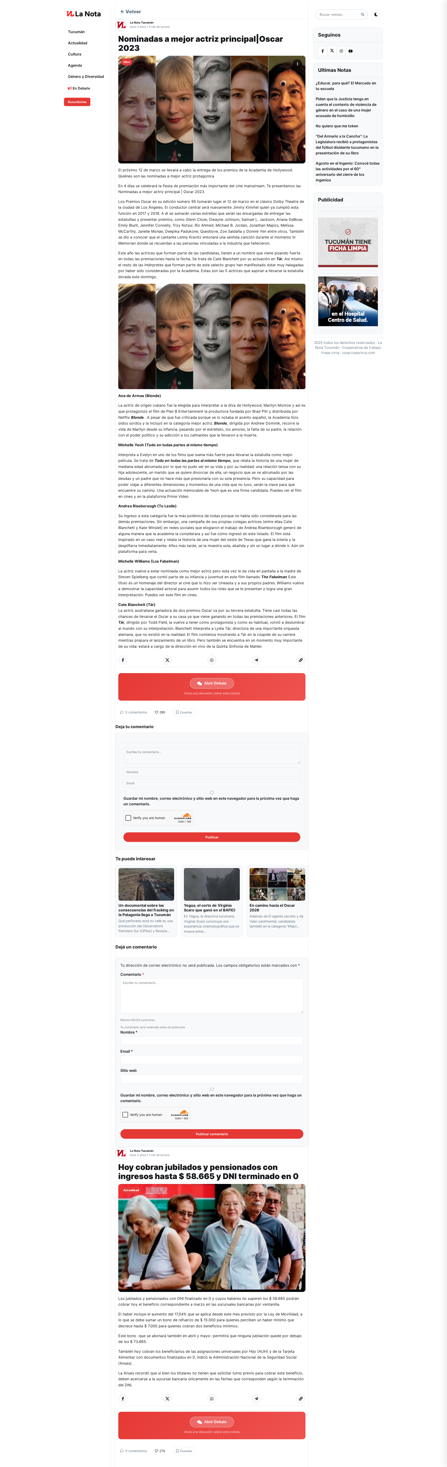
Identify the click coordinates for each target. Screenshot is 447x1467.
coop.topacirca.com (358, 352)
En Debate (81, 88)
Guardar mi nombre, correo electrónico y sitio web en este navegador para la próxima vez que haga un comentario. (211, 801)
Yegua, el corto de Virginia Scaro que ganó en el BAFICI (209, 907)
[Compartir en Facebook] (123, 660)
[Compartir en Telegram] (256, 660)
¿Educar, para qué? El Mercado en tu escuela (346, 86)
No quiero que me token (337, 126)
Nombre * (129, 1032)
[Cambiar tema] (376, 14)
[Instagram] (341, 51)
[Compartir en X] (167, 660)
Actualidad (77, 43)
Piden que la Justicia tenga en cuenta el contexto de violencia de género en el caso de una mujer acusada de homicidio (346, 107)
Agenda (75, 65)
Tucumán (76, 31)
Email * (126, 1051)
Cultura (74, 54)
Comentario (132, 974)
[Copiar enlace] (300, 660)
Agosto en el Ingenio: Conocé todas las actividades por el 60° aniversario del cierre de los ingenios (348, 171)
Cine (126, 62)
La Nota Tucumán (141, 22)
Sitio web (128, 1070)
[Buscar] (362, 14)
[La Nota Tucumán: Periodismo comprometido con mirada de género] (83, 13)
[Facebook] (322, 51)
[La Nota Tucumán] (122, 25)
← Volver (130, 11)
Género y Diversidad (86, 76)
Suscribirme (77, 102)
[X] (332, 50)
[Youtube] (350, 51)
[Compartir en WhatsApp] (212, 660)
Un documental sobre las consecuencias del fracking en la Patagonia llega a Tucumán (146, 910)
